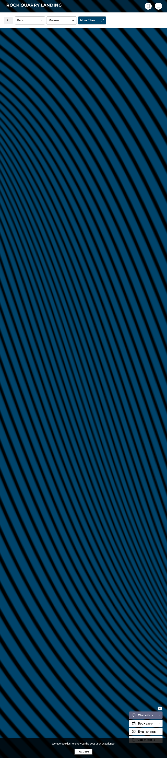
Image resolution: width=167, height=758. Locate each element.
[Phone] (148, 6)
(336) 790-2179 (23, 327)
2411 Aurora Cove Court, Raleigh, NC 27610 (44, 318)
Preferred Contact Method (105, 334)
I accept (83, 751)
